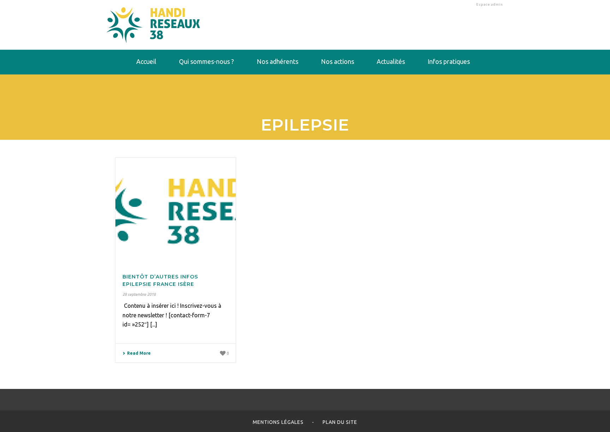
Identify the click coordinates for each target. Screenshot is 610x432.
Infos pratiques (448, 61)
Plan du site (340, 422)
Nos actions (337, 61)
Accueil (146, 61)
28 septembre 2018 (139, 294)
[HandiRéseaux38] (153, 24)
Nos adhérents (277, 61)
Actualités (391, 61)
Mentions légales (278, 422)
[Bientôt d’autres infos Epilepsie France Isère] (175, 211)
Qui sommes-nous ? (206, 61)
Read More (139, 353)
